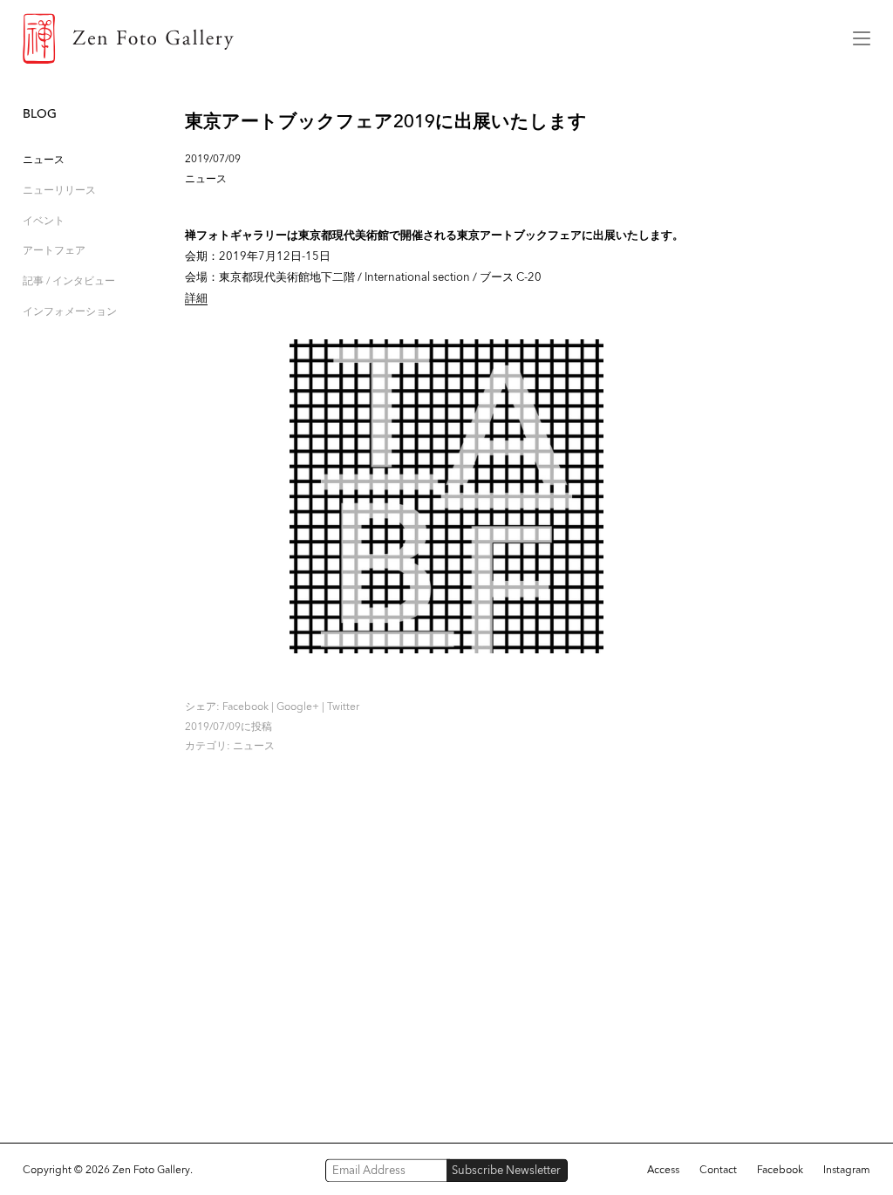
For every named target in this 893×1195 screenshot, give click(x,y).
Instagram (846, 1170)
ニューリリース (59, 189)
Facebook (245, 706)
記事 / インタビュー (69, 280)
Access (663, 1170)
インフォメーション (70, 311)
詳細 (196, 297)
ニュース (44, 159)
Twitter (343, 706)
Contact (718, 1170)
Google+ (297, 706)
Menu (861, 38)
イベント (44, 220)
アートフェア (54, 249)
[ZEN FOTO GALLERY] (425, 38)
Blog (40, 114)
